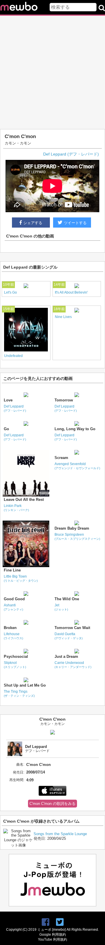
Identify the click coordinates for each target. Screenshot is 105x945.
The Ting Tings (19, 693)
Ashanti (13, 607)
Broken (10, 628)
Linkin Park (16, 508)
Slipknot (15, 665)
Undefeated (13, 356)
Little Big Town (21, 578)
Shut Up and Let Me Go (25, 685)
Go (6, 429)
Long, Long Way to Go (75, 429)
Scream (61, 457)
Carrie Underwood (73, 665)
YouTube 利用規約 (52, 939)
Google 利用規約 (52, 935)
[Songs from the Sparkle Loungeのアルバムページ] (18, 845)
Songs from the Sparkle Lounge (60, 834)
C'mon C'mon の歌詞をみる (52, 803)
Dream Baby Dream (72, 528)
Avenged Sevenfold (77, 466)
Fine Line (12, 570)
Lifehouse (13, 636)
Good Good (14, 599)
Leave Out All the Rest (24, 499)
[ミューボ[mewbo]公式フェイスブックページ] (45, 922)
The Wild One (67, 599)
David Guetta (69, 636)
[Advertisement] (52, 72)
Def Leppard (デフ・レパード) (71, 154)
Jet (61, 607)
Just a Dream (66, 656)
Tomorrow (64, 400)
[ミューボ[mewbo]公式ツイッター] (60, 922)
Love (8, 400)
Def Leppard (15, 408)
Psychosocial (16, 656)
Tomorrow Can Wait (72, 628)
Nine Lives (63, 317)
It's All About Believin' (71, 292)
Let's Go (10, 292)
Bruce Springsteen (77, 536)
